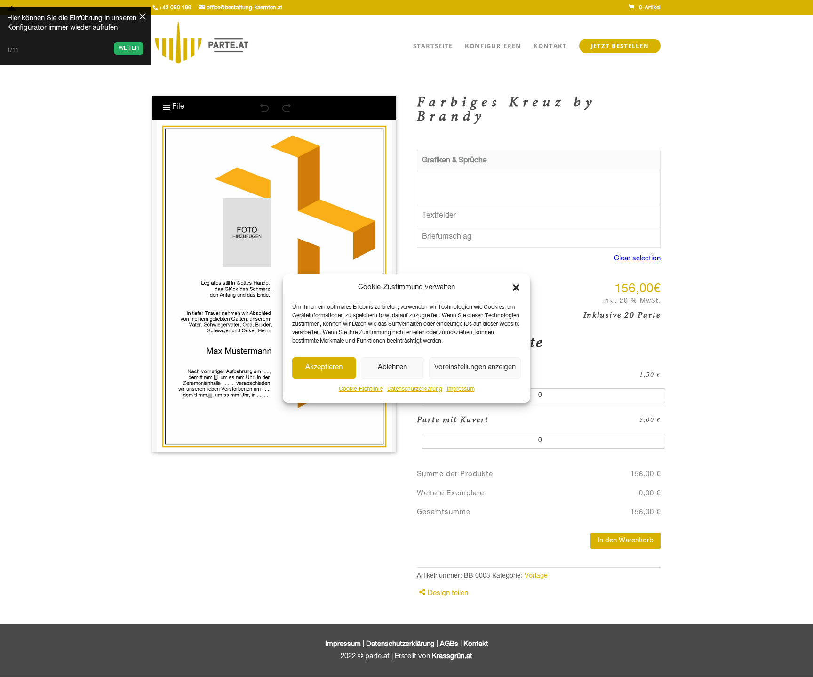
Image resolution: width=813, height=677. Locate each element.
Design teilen (448, 593)
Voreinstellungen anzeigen (475, 367)
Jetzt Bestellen (620, 45)
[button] (516, 287)
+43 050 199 (175, 8)
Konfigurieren (493, 48)
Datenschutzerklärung (414, 389)
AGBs (449, 644)
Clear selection (637, 258)
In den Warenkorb (626, 540)
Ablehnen (392, 367)
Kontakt (550, 48)
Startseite (433, 48)
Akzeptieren (324, 367)
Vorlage (536, 576)
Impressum (461, 389)
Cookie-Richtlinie (361, 389)
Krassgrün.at (452, 656)
